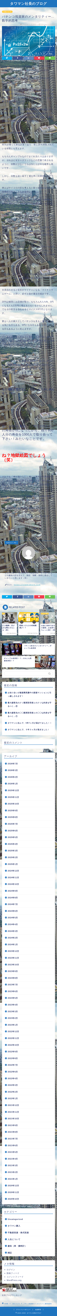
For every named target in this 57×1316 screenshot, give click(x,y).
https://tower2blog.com (27, 584)
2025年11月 (13, 797)
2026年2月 (13, 777)
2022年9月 (13, 1051)
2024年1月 (13, 944)
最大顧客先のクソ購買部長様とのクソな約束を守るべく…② (29, 704)
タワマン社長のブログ (28, 3)
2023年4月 (13, 1005)
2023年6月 (13, 991)
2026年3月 (13, 770)
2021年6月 (13, 1145)
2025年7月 (13, 824)
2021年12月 (13, 1105)
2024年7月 (13, 904)
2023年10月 (13, 964)
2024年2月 (13, 938)
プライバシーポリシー (23, 1309)
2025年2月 (13, 857)
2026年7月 (13, 764)
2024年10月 (13, 884)
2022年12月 (13, 1031)
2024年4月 (13, 924)
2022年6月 (13, 1072)
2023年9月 (13, 971)
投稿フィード (13, 1273)
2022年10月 (13, 1045)
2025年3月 (13, 850)
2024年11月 (13, 877)
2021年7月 (13, 1139)
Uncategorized (15, 1219)
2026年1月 (13, 784)
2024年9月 (13, 891)
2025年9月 (13, 810)
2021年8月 (13, 1132)
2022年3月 (13, 1085)
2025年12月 (13, 790)
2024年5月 (13, 917)
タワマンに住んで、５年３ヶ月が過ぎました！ (28, 730)
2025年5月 (13, 837)
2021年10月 (13, 1118)
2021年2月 (13, 1172)
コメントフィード (15, 1277)
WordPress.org (14, 1280)
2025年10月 (13, 804)
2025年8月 (13, 817)
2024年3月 (13, 931)
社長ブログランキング (12, 1295)
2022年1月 (13, 1098)
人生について (7, 11)
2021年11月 (13, 1112)
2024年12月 (13, 871)
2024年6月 (13, 911)
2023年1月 (13, 1025)
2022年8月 (13, 1058)
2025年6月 (13, 830)
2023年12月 (13, 951)
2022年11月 (13, 1038)
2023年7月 (13, 984)
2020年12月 (13, 1185)
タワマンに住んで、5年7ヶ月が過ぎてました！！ (30, 723)
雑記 (10, 1253)
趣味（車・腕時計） (17, 1246)
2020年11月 (13, 1192)
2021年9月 (13, 1125)
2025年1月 (13, 864)
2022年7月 (13, 1065)
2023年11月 (13, 958)
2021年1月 (13, 1179)
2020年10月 (13, 1199)
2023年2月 (13, 1018)
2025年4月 (13, 844)
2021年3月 (13, 1165)
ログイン (11, 1269)
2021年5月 (13, 1152)
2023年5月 (13, 998)
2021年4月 (13, 1159)
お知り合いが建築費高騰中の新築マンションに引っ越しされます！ (29, 694)
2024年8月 (13, 897)
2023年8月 (13, 978)
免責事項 (38, 1309)
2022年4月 (13, 1078)
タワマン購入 (14, 1226)
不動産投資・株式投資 (18, 1232)
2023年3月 (13, 1011)
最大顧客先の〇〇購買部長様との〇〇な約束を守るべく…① (29, 714)
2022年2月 (13, 1092)
